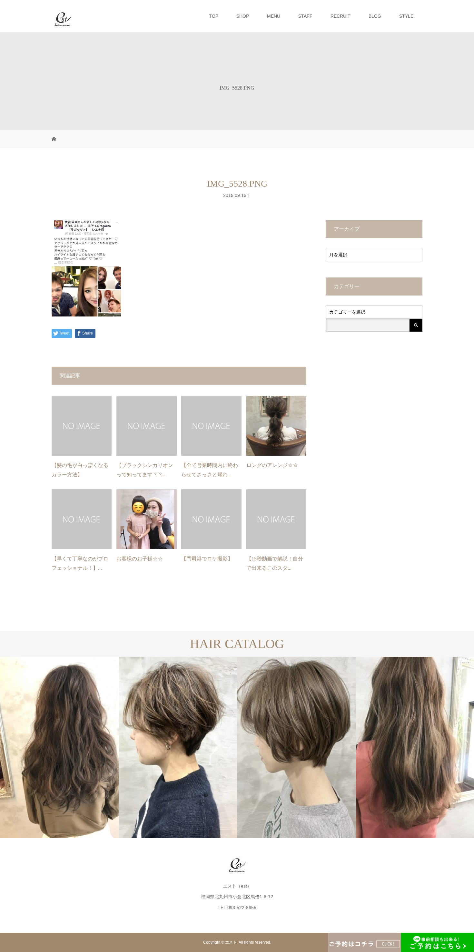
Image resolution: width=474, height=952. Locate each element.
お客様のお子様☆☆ (139, 558)
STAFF (305, 16)
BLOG (375, 16)
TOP (213, 16)
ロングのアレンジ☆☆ (272, 465)
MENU (273, 16)
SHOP (242, 16)
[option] (59, 747)
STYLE (406, 16)
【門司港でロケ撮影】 (207, 558)
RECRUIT (341, 16)
